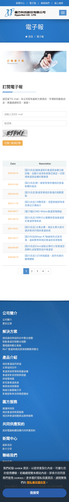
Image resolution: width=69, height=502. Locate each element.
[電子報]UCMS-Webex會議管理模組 (43, 211)
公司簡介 (7, 319)
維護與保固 (8, 408)
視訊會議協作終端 (12, 363)
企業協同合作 (10, 367)
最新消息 (7, 445)
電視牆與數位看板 (12, 345)
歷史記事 (7, 323)
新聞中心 (20, 3)
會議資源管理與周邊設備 (15, 371)
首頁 (30, 36)
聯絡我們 (45, 3)
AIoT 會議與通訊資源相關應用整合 (21, 349)
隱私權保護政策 (36, 482)
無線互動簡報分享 (12, 390)
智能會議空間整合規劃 (14, 341)
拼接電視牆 (8, 378)
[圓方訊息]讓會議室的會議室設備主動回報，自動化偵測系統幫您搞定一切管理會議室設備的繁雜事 (45, 173)
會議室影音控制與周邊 (14, 375)
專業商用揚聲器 (11, 386)
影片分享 (7, 448)
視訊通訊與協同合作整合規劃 (18, 338)
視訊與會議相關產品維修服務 (18, 415)
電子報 (32, 3)
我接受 (34, 492)
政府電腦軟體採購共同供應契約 (19, 430)
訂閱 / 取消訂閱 (13, 143)
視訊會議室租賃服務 (13, 412)
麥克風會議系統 (11, 382)
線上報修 (58, 3)
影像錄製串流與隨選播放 (15, 393)
